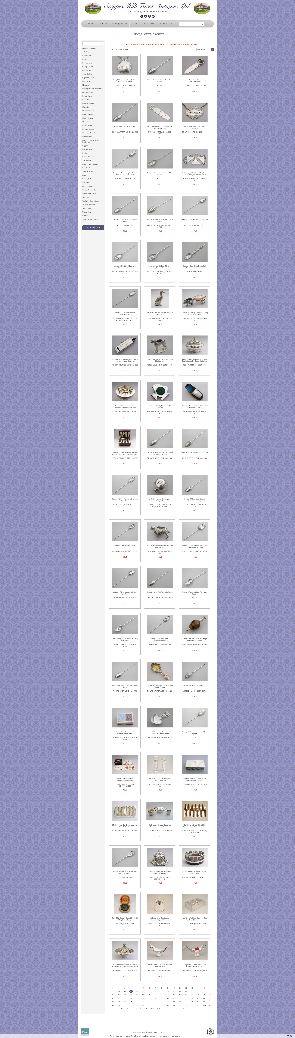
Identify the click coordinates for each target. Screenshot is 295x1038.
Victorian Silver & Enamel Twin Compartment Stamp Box (125, 733)
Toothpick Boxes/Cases (91, 201)
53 (125, 998)
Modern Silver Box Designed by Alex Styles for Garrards (194, 779)
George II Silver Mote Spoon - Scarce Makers (125, 313)
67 (210, 998)
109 (164, 1009)
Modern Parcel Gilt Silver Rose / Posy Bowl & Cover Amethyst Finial (125, 965)
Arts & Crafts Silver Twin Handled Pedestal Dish (160, 965)
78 (174, 1002)
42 (161, 995)
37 (131, 995)
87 (125, 1005)
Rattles (84, 153)
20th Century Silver (89, 48)
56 (143, 998)
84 (210, 1002)
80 (186, 1002)
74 (149, 1002)
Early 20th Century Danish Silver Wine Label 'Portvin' (125, 81)
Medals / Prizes (88, 114)
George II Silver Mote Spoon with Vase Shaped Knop (125, 872)
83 (204, 1002)
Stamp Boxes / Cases (90, 190)
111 (176, 1009)
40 (149, 995)
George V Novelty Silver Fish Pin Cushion (160, 407)
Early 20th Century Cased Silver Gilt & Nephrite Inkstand (125, 919)
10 (174, 988)
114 (195, 1009)
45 (180, 995)
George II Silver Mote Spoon (125, 545)
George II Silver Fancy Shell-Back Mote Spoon (125, 593)
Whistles (85, 216)
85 (113, 1005)
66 (204, 998)
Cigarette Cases (88, 78)
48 (198, 995)
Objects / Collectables (90, 133)
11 (180, 988)
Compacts (86, 81)
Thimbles (85, 197)
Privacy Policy (152, 1032)
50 (210, 995)
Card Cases (86, 70)
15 (204, 988)
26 (168, 991)
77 (168, 1002)
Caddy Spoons (87, 67)
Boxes (84, 59)
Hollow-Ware (87, 96)
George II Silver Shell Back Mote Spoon (125, 220)
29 (186, 991)
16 (210, 988)
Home (91, 24)
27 (174, 991)
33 (210, 991)
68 (113, 1002)
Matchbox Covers (88, 111)
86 (119, 1005)
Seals (84, 175)
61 (174, 998)
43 (168, 995)
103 (128, 1009)
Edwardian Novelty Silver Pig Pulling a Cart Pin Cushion (194, 313)
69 (119, 1002)
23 (149, 991)
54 (131, 998)
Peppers (85, 146)
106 (146, 1009)
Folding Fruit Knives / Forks (92, 89)
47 (192, 995)
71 (131, 1002)
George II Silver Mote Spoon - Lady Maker (160, 220)
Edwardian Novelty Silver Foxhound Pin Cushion (160, 360)
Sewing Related (88, 179)
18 (119, 991)
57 (149, 998)
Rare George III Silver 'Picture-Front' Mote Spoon (159, 267)
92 (155, 1005)
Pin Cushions (87, 149)
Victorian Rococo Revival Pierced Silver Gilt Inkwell (160, 872)
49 (204, 995)
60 (168, 998)
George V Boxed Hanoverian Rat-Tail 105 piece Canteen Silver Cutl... (125, 453)
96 (180, 1005)
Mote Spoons (87, 122)
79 (180, 1002)
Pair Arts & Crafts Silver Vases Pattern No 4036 (160, 779)
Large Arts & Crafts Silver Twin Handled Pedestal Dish (195, 965)
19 (125, 991)
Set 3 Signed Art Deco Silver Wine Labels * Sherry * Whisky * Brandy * (194, 174)
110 (170, 1009)
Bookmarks (86, 55)
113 (189, 1009)
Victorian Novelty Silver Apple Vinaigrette (159, 500)
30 (192, 991)
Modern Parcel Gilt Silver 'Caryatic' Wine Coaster (194, 872)
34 (113, 995)
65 (198, 998)
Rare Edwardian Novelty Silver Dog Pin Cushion (160, 546)
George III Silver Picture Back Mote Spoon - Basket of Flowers (160, 453)
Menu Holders (87, 118)
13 (192, 988)
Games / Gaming (88, 92)
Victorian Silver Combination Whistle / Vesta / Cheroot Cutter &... (125, 360)
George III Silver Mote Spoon (125, 126)
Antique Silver (119, 24)
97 (186, 1005)
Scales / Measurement (90, 164)
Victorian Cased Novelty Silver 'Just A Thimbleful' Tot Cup (195, 407)
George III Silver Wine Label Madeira (194, 127)
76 (161, 1002)
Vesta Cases (86, 208)
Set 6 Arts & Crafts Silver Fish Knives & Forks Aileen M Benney (194, 826)
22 (143, 991)
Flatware (85, 85)
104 (134, 1009)
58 (155, 998)
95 (174, 1005)
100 (204, 1005)
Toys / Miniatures (88, 205)
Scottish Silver (87, 171)
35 (119, 995)
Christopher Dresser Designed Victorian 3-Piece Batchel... (160, 826)
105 (140, 1009)
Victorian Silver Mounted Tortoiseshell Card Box (125, 779)
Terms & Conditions (139, 1032)
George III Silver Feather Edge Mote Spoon (160, 174)
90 (143, 1005)
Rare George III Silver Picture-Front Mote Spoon (125, 639)
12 (186, 988)
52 (119, 998)
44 (174, 995)
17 (113, 991)
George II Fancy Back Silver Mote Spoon (159, 81)
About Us (103, 24)
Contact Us (166, 24)
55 (137, 998)
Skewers (85, 182)
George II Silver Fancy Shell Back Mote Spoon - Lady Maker (125, 174)
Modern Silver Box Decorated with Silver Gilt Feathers (124, 826)
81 (192, 1002)
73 (143, 1002)
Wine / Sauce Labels (90, 219)
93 (161, 1005)
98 (192, 1005)
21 (137, 991)
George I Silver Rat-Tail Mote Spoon (194, 219)
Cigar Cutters (87, 74)
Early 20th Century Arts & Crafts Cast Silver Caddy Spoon (159, 733)
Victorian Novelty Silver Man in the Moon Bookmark (159, 127)
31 (198, 991)
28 (180, 991)
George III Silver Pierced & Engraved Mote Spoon (160, 639)
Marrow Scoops (88, 103)
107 (152, 1009)
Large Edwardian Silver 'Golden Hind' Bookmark (194, 81)
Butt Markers (87, 63)
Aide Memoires (87, 52)
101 (210, 1005)
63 (186, 998)
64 (192, 998)
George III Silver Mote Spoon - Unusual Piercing (194, 500)
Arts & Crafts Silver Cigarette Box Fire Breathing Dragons (195, 919)
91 (149, 1005)
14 (198, 988)
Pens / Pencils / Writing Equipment (90, 141)
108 (158, 1009)
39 (143, 995)
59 (161, 998)
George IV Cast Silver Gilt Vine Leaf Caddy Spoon (160, 686)
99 (198, 1005)
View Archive (93, 228)
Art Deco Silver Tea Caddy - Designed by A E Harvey (160, 919)
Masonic (85, 107)
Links (134, 24)
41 (155, 995)
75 (155, 1002)
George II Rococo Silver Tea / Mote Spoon (195, 593)
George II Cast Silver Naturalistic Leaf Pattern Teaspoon (194, 267)
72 (137, 1002)
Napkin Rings (87, 125)
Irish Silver (86, 100)
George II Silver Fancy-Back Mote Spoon (194, 733)
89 (137, 1005)
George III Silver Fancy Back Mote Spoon (125, 686)
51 (113, 998)
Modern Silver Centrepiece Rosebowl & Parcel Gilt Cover (125, 407)
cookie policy (180, 1036)
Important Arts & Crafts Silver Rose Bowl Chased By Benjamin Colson (194, 360)
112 (182, 1009)
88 (131, 1005)
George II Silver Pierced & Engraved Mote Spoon (125, 500)
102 (121, 1009)
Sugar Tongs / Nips (89, 193)
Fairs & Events (148, 24)
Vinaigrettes (86, 212)
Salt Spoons (86, 160)
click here (193, 44)
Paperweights (87, 136)
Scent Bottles (87, 168)
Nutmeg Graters (88, 129)
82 (198, 1002)
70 (125, 1002)
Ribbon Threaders (89, 157)
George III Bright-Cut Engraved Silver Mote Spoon (125, 267)
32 (204, 991)
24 (155, 991)
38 (137, 995)
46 (186, 995)
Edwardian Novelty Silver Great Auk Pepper (160, 313)
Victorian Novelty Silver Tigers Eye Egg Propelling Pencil (194, 639)
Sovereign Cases (88, 186)
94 (168, 1005)
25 (161, 991)
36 (125, 995)
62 (180, 998)
